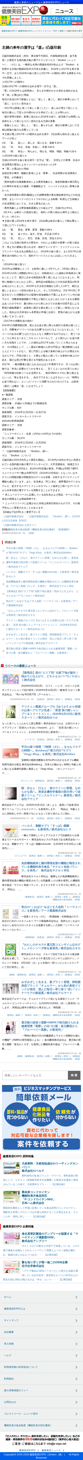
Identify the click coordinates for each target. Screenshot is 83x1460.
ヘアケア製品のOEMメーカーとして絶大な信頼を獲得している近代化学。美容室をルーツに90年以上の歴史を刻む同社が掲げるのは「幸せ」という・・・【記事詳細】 (40, 1275)
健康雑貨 (30, 937)
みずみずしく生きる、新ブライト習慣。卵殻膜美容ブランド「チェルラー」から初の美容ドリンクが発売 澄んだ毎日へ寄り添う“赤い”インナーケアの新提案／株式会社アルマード (42, 639)
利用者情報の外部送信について (21, 1367)
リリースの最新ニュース (20, 665)
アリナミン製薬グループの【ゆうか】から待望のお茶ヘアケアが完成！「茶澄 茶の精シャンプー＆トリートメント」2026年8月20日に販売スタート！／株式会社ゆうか (42, 625)
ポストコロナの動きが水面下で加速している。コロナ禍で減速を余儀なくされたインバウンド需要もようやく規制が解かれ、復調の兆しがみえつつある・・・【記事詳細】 (41, 1250)
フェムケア (21, 856)
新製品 (68, 699)
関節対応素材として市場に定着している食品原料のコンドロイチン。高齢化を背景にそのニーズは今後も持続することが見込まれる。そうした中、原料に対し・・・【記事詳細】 (40, 1212)
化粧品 (41, 699)
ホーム (7, 1297)
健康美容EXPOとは (14, 1308)
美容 (77, 699)
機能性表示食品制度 (62, 899)
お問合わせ (10, 1402)
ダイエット (27, 781)
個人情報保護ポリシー (16, 1390)
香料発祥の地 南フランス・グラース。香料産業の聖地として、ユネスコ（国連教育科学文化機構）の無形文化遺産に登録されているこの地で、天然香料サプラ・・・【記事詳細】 (40, 1180)
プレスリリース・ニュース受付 (21, 1413)
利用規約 (9, 1378)
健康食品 (40, 781)
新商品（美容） (55, 699)
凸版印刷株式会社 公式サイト (20, 525)
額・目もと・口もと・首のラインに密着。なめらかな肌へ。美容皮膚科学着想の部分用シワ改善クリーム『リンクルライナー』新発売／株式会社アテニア (42, 562)
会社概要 (9, 1332)
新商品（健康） (55, 781)
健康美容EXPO (27, 1450)
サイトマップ (11, 1320)
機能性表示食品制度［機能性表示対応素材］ (28, 1425)
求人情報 (9, 1343)
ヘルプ (7, 1355)
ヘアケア (30, 739)
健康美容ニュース (51, 1450)
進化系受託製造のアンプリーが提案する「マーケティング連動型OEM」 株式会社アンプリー (50, 1237)
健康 (12, 975)
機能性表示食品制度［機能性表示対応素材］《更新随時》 (39, 529)
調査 (31, 533)
